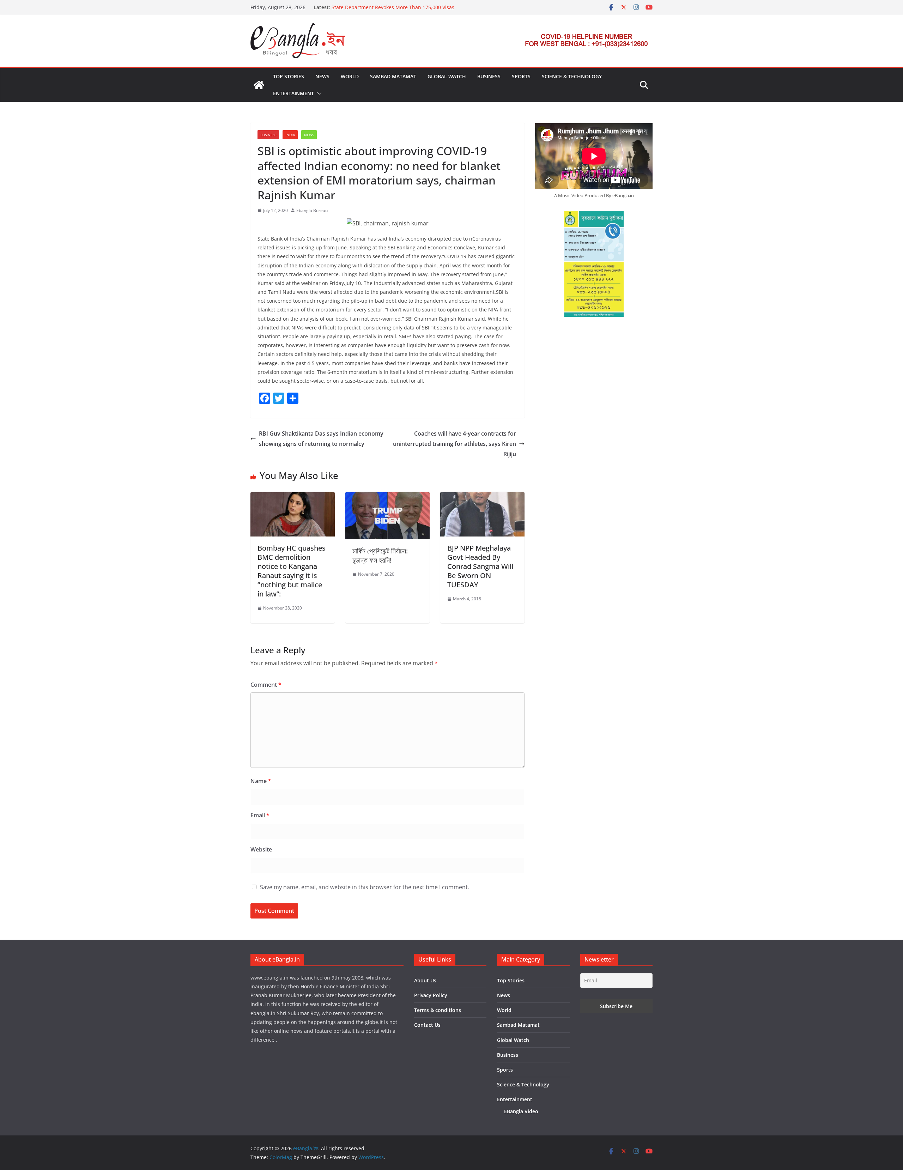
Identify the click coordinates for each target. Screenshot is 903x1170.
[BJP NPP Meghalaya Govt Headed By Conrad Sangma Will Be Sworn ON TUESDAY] (482, 497)
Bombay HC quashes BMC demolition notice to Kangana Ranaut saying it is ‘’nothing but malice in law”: (291, 571)
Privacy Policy (430, 995)
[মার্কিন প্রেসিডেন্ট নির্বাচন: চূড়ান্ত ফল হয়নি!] (387, 497)
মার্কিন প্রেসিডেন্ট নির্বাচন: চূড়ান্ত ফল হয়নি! (380, 555)
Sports (521, 76)
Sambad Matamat (393, 76)
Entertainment (293, 93)
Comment (265, 685)
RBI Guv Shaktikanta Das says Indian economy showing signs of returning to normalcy (321, 439)
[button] (318, 93)
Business (489, 76)
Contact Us (427, 1025)
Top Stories (288, 76)
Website (261, 849)
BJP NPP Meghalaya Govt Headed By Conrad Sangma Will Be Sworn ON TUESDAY (480, 566)
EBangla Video (521, 1111)
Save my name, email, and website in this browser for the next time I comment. (364, 887)
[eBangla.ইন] (258, 85)
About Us (425, 980)
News (322, 76)
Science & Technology (572, 76)
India (290, 134)
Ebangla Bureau (312, 210)
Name (260, 781)
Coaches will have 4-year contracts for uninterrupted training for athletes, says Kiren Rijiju (454, 444)
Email (259, 815)
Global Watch (447, 76)
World (350, 76)
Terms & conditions (437, 1010)
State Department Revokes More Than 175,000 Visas (393, 7)
